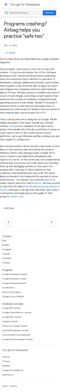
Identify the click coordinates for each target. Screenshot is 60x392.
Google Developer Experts (14, 283)
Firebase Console (10, 321)
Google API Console (11, 308)
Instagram (7, 249)
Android (6, 357)
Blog (4, 240)
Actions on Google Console (14, 326)
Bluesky (5, 245)
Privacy (14, 386)
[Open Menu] (6, 4)
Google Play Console (11, 317)
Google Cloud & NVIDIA (13, 296)
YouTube (6, 262)
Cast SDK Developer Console (15, 330)
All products (7, 374)
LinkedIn (6, 254)
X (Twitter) (7, 258)
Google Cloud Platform (12, 370)
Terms (5, 386)
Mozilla (29, 186)
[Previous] (8, 222)
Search (49, 12)
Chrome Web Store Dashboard (16, 335)
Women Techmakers (11, 292)
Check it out (16, 196)
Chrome (6, 361)
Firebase (6, 365)
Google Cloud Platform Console (16, 312)
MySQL (38, 183)
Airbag (12, 126)
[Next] (51, 222)
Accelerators (8, 287)
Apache (48, 179)
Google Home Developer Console (17, 339)
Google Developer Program (14, 274)
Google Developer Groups (14, 278)
